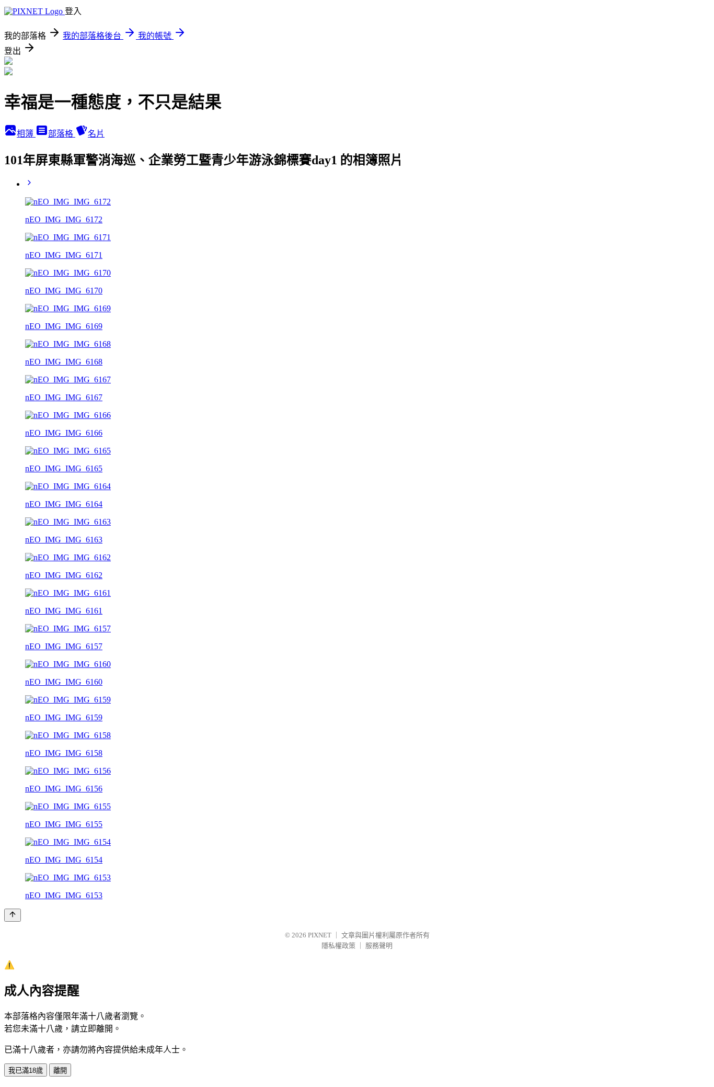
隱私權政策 (338, 945)
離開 (60, 1070)
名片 (96, 133)
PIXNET (319, 935)
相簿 (26, 133)
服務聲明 (379, 945)
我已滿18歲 (25, 1070)
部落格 (61, 133)
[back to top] (12, 915)
